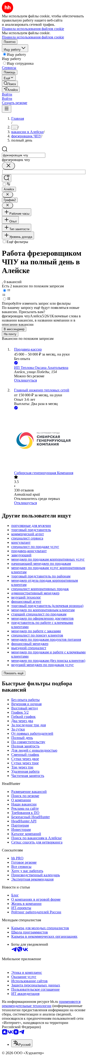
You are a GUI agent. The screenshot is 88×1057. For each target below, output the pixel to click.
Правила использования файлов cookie (33, 37)
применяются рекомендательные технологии (41, 1004)
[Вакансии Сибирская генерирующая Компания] (48, 441)
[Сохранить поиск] (6, 178)
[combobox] (23, 155)
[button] (7, 94)
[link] (10, 83)
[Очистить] (8, 166)
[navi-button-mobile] (6, 109)
